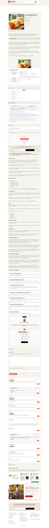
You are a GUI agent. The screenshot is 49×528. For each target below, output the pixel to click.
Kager (15, 4)
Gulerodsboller (12, 180)
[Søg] (40, 4)
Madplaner (29, 4)
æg (12, 95)
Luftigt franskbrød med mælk (14, 183)
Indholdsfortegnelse (13, 38)
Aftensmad (12, 4)
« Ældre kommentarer (12, 464)
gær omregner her (26, 257)
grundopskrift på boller (25, 51)
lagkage (17, 194)
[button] (25, 20)
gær (14, 93)
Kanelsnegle (12, 214)
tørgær (24, 255)
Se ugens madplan (29, 496)
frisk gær (12, 266)
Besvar (38, 393)
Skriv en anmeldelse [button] (15, 478)
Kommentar (11, 356)
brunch (20, 171)
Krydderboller (12, 186)
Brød (17, 4)
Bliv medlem (33, 4)
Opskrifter (9, 4)
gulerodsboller (20, 55)
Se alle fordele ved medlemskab (24, 140)
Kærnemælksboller (13, 217)
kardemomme (15, 205)
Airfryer (20, 4)
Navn (10, 369)
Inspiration (26, 4)
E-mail (25, 369)
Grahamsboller (12, 213)
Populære (23, 4)
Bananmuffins (12, 216)
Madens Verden (11, 2)
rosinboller (24, 55)
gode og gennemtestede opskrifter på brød (30, 188)
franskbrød (32, 55)
